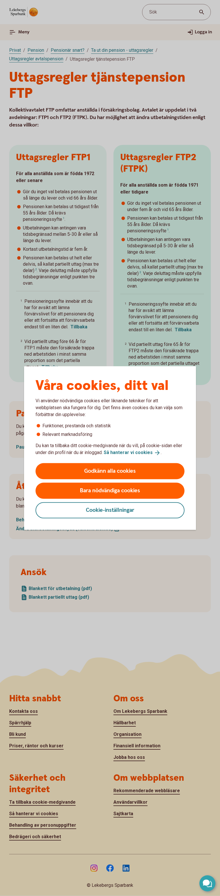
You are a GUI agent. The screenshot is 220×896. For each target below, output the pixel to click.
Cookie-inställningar (110, 510)
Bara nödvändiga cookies (110, 490)
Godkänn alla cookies (110, 470)
